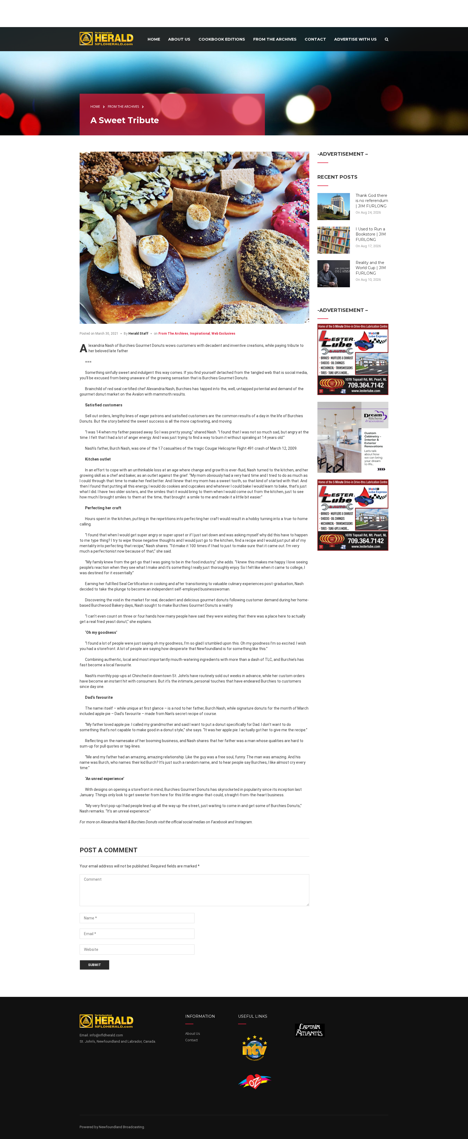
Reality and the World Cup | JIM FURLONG (371, 268)
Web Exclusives (223, 333)
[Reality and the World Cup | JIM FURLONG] (333, 273)
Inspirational (200, 333)
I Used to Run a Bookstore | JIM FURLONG (371, 234)
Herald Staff (138, 333)
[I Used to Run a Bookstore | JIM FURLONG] (333, 239)
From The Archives (173, 333)
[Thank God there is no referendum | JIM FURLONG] (333, 206)
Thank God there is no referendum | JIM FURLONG (372, 200)
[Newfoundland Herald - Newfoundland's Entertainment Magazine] (109, 38)
